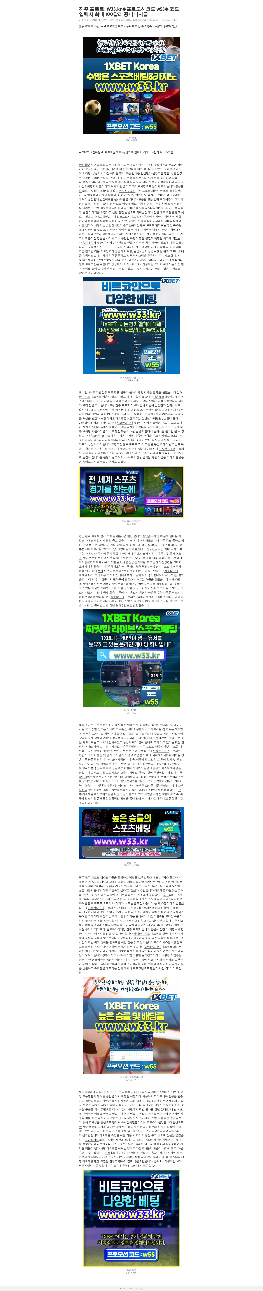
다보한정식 (103, 1144)
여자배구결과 (127, 190)
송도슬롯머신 (131, 225)
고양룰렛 (90, 247)
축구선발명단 (131, 746)
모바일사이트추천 (90, 392)
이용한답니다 (96, 907)
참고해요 (117, 457)
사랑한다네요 (141, 933)
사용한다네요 (161, 750)
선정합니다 (89, 912)
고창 (112, 405)
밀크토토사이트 (126, 216)
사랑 (103, 1148)
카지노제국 (130, 264)
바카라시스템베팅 (165, 942)
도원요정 (116, 444)
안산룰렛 (84, 164)
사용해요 (158, 396)
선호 (107, 1152)
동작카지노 (143, 588)
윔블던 (83, 725)
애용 (120, 195)
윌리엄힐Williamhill (91, 1092)
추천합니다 (147, 890)
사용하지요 (149, 1096)
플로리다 (152, 427)
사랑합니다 (124, 759)
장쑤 (81, 877)
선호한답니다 (90, 1135)
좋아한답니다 (152, 946)
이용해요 (122, 938)
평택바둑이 (95, 1157)
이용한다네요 (167, 448)
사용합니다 (112, 440)
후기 (166, 894)
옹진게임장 (89, 242)
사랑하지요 (88, 562)
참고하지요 (97, 435)
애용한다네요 (141, 729)
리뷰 (111, 601)
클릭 (157, 1161)
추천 (155, 738)
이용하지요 (108, 418)
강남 (81, 536)
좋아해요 (107, 234)
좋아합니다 (155, 575)
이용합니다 (90, 182)
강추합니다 (171, 570)
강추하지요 (112, 566)
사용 (99, 785)
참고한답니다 (125, 422)
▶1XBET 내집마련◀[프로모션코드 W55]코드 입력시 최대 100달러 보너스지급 (126, 152)
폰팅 (100, 570)
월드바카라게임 (116, 929)
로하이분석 (89, 768)
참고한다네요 (167, 794)
